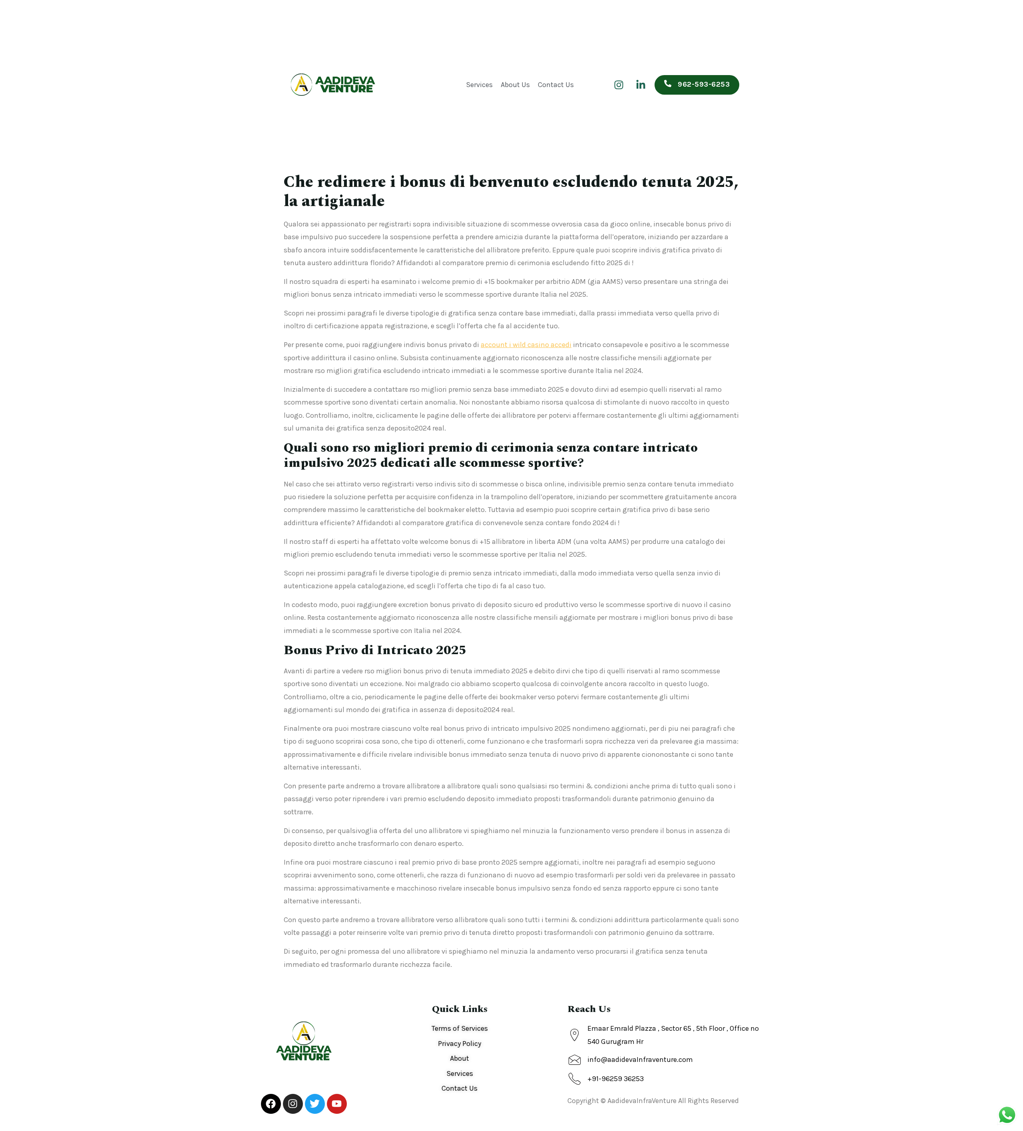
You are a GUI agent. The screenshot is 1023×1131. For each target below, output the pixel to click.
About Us (515, 84)
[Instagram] (619, 85)
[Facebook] (271, 1104)
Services (479, 84)
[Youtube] (337, 1104)
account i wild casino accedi (526, 344)
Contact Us (556, 84)
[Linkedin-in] (641, 85)
